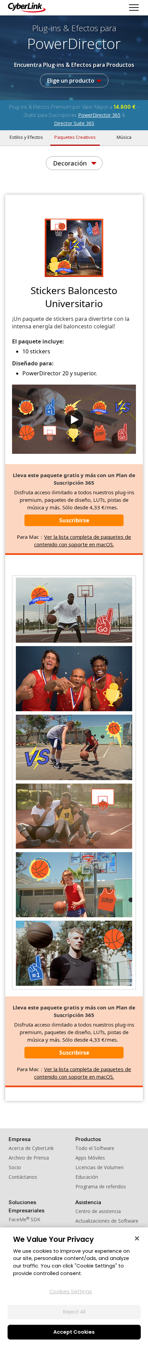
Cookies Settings (70, 1291)
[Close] (137, 1238)
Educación (86, 1177)
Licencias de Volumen (99, 1167)
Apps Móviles (90, 1157)
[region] (74, 1286)
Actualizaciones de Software (106, 1220)
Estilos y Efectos (26, 137)
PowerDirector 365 (99, 115)
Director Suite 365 (74, 123)
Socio (15, 1167)
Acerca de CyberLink (31, 1148)
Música (124, 137)
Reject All (74, 1311)
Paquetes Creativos (75, 137)
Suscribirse (74, 520)
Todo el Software (94, 1148)
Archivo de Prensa (29, 1157)
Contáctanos (23, 1177)
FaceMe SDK (24, 1219)
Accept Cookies (74, 1332)
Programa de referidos (100, 1186)
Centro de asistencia (98, 1211)
